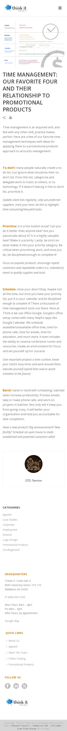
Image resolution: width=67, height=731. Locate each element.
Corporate (8, 524)
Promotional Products (15, 544)
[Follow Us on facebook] (8, 686)
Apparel (7, 514)
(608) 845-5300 (16, 597)
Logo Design (10, 539)
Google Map (12, 621)
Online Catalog (17, 658)
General (7, 534)
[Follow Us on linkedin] (16, 686)
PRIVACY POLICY (20, 725)
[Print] (12, 117)
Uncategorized (11, 549)
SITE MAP (56, 725)
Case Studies (10, 519)
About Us (14, 640)
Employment (10, 529)
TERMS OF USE (40, 725)
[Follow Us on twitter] (24, 686)
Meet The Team (18, 652)
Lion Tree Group (27, 728)
